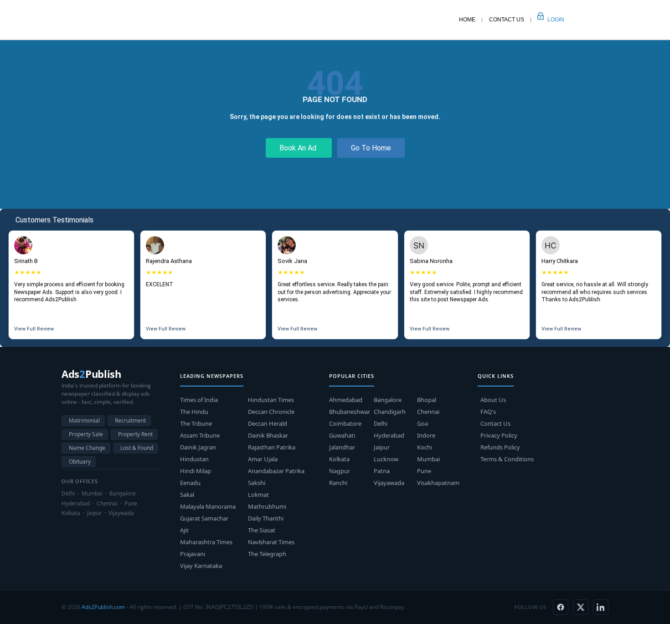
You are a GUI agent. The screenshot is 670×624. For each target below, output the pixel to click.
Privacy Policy (498, 435)
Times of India (199, 400)
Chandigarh (390, 411)
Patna (382, 471)
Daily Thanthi (265, 518)
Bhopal (426, 400)
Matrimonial (84, 420)
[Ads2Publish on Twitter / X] (580, 607)
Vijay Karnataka (201, 566)
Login (545, 19)
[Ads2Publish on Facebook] (560, 607)
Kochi (424, 447)
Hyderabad (389, 435)
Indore (426, 435)
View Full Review (34, 329)
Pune (424, 471)
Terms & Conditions (507, 459)
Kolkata (339, 459)
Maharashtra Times (206, 542)
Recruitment (130, 420)
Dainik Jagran (198, 447)
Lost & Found (136, 448)
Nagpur (339, 471)
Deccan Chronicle (271, 411)
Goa (422, 423)
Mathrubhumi (267, 506)
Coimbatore (345, 423)
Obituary (80, 461)
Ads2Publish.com (103, 607)
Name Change (87, 448)
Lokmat (258, 494)
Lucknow (386, 459)
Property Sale (86, 434)
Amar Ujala (263, 459)
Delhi (380, 423)
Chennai (428, 411)
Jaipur (382, 447)
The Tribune (196, 423)
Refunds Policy (500, 447)
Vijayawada (389, 483)
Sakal (187, 494)
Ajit (184, 530)
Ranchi (338, 483)
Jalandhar (342, 447)
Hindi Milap (195, 471)
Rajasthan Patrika (271, 447)
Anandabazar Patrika (276, 471)
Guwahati (342, 435)
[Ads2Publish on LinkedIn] (600, 607)
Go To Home (371, 148)
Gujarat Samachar (204, 518)
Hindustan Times (271, 400)
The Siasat (261, 530)
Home (467, 19)
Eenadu (190, 483)
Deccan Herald (267, 423)
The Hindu (194, 411)
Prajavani (192, 554)
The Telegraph (267, 554)
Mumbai (428, 459)
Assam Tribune (200, 435)
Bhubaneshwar (349, 411)
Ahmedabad (345, 400)
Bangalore (388, 400)
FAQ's (488, 411)
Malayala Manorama (208, 506)
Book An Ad (298, 148)
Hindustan (194, 459)
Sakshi (256, 483)
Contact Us (506, 19)
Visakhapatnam (438, 483)
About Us (493, 400)
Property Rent (135, 434)
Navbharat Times (271, 542)
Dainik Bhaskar (268, 435)
